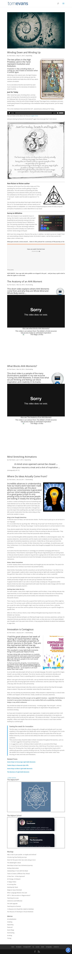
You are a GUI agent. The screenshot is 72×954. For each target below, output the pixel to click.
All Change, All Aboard (13, 879)
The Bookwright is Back (14, 863)
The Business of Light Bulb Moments (18, 772)
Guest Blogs (10, 930)
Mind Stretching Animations (22, 456)
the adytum (18, 946)
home (12, 946)
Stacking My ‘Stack (12, 887)
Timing (9, 938)
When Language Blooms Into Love (17, 892)
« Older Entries (11, 778)
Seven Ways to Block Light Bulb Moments (19, 768)
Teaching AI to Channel (14, 906)
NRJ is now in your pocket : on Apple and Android (21, 854)
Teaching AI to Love (13, 898)
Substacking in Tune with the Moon (17, 871)
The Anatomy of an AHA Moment (24, 281)
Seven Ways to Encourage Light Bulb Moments (21, 762)
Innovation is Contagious (20, 629)
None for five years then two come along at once (21, 860)
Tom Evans (12, 55)
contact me (56, 946)
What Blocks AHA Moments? (22, 366)
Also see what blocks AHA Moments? (36, 328)
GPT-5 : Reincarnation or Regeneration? (18, 895)
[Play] (9, 113)
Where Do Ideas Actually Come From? (27, 476)
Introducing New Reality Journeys (17, 857)
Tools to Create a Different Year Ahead (18, 873)
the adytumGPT (27, 946)
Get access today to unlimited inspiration (36, 333)
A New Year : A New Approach (16, 876)
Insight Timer (34, 116)
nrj (33, 946)
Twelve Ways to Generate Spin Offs (17, 765)
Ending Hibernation (13, 868)
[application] (36, 113)
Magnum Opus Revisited (14, 890)
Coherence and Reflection (14, 901)
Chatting (9, 922)
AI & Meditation (11, 919)
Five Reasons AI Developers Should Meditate (20, 912)
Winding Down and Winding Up (24, 52)
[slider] (61, 112)
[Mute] (57, 113)
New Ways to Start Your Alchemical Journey (20, 865)
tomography (49, 946)
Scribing (9, 935)
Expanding (29, 55)
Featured (9, 927)
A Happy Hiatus (11, 882)
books (42, 946)
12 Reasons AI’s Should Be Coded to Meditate (20, 909)
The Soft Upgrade (12, 903)
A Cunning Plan (11, 884)
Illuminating (29, 285)
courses (37, 946)
